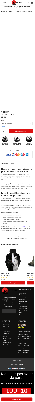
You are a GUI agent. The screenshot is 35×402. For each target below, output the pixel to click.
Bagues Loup (22, 297)
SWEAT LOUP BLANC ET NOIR (5, 274)
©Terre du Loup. (17, 360)
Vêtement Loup (23, 238)
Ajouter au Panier (16, 399)
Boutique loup (4, 11)
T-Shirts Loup (18, 11)
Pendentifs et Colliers (22, 293)
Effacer (3, 126)
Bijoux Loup (22, 299)
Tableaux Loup (23, 306)
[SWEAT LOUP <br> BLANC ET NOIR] (13, 260)
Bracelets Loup (23, 301)
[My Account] (28, 2)
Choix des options (13, 283)
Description (13, 163)
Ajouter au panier (20, 131)
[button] (5, 277)
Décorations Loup (23, 314)
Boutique (11, 11)
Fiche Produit (4, 163)
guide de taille (22, 227)
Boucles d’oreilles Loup (24, 311)
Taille (2, 120)
